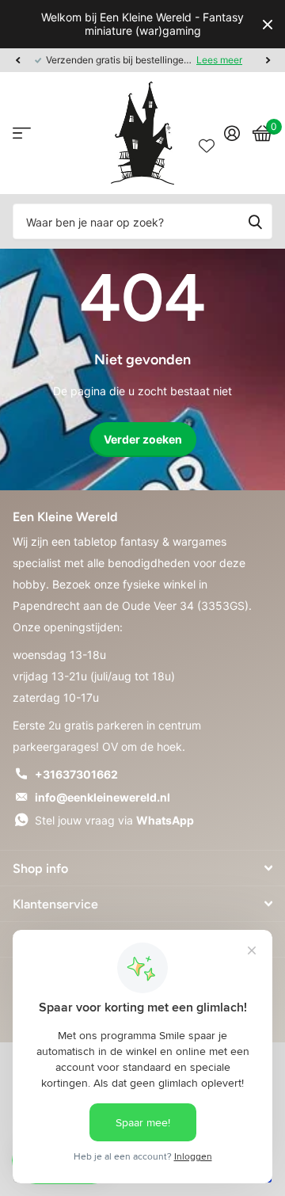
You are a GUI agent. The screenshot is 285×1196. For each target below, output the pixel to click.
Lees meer (220, 60)
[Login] (232, 133)
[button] (17, 60)
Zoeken (255, 221)
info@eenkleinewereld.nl (102, 797)
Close (267, 24)
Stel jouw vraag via (114, 820)
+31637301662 (76, 774)
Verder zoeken (143, 439)
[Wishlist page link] (207, 133)
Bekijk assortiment (22, 133)
